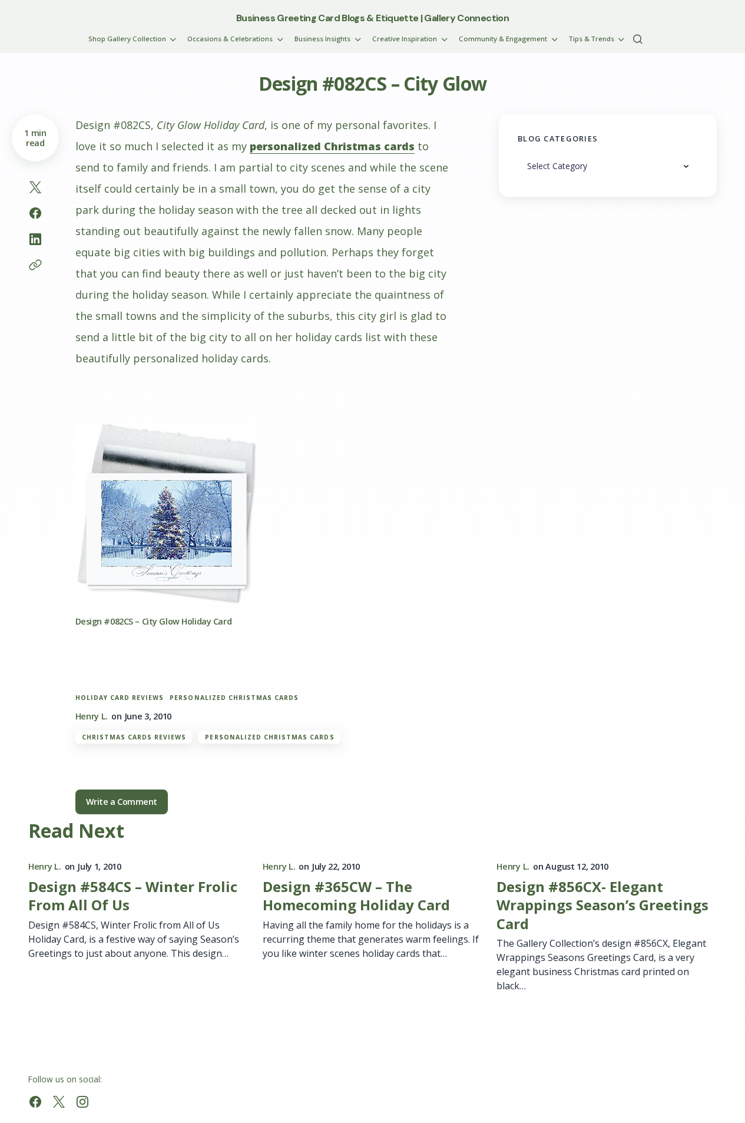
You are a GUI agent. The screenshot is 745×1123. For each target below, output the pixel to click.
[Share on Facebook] (35, 213)
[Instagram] (82, 1102)
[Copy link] (35, 265)
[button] (638, 39)
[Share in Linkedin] (35, 239)
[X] (59, 1102)
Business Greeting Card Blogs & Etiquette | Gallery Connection (372, 18)
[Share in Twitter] (35, 187)
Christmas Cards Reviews (134, 737)
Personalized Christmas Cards (234, 698)
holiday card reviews (119, 698)
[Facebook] (35, 1102)
